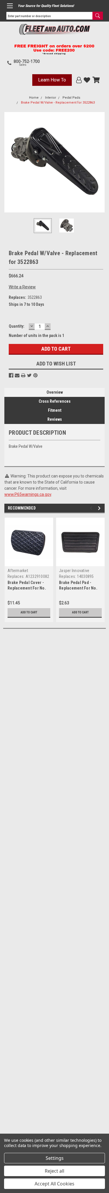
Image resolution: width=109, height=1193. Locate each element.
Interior (50, 98)
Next (100, 162)
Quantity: (16, 326)
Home (34, 98)
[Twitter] (29, 375)
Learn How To (52, 80)
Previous (8, 162)
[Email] (17, 375)
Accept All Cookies (54, 1183)
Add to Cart (29, 612)
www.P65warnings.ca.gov (27, 494)
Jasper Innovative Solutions (74, 573)
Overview (55, 392)
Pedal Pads (71, 98)
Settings (55, 1158)
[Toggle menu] (10, 6)
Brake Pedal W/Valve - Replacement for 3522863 (58, 102)
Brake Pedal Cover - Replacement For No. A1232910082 (27, 588)
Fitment (54, 410)
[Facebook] (11, 375)
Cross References (55, 401)
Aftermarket (18, 570)
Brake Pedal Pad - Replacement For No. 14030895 (78, 588)
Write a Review (22, 287)
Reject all (54, 1171)
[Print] (23, 375)
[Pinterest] (35, 375)
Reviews (54, 419)
